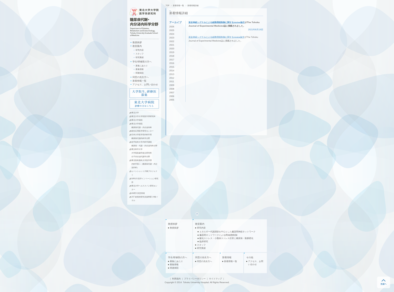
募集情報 (140, 69)
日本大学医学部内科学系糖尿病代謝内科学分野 (141, 136)
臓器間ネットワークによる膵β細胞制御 (218, 235)
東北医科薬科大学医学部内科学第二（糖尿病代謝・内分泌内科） (144, 164)
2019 (171, 52)
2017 (171, 60)
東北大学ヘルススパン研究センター (144, 188)
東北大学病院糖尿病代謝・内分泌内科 (141, 125)
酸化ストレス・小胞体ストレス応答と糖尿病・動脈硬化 (226, 238)
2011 (171, 81)
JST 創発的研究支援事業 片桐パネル (144, 199)
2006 (171, 96)
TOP (167, 5)
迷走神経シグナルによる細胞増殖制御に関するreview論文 (217, 22)
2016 (171, 63)
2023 (171, 38)
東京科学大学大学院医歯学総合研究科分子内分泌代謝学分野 (141, 153)
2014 (171, 70)
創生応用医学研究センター (142, 131)
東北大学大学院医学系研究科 (143, 116)
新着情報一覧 (139, 80)
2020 (171, 48)
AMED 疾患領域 (138, 193)
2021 (171, 45)
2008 (171, 89)
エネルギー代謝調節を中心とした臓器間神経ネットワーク (227, 232)
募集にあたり (142, 66)
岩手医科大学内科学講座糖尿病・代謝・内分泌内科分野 (144, 144)
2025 (171, 30)
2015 (171, 67)
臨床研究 (203, 241)
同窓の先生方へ (141, 77)
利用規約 (176, 279)
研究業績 (140, 57)
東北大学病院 (137, 120)
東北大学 (135, 113)
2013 (171, 74)
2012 (171, 78)
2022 (171, 41)
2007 (171, 92)
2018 (171, 56)
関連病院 (140, 73)
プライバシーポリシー (195, 279)
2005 (171, 100)
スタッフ (140, 54)
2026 (171, 27)
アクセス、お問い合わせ (145, 84)
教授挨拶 (137, 42)
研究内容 (140, 50)
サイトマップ (215, 279)
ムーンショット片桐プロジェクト (144, 173)
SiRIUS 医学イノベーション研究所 (144, 180)
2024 (171, 34)
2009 (171, 85)
